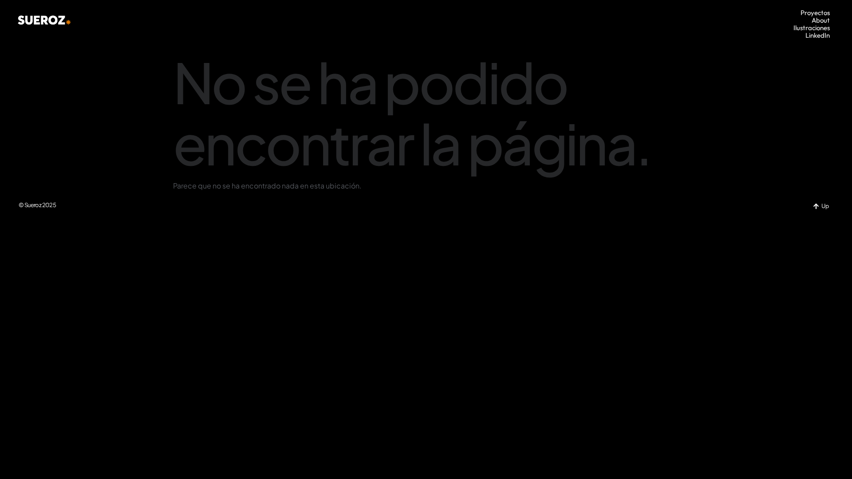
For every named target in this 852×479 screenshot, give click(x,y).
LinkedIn (817, 35)
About (821, 20)
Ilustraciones (811, 27)
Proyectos (815, 12)
